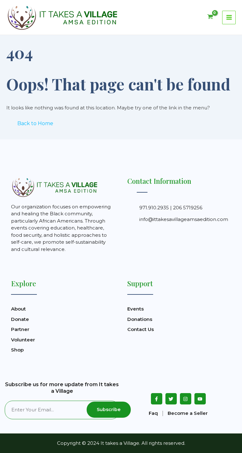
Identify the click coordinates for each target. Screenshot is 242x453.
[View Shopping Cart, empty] (210, 17)
